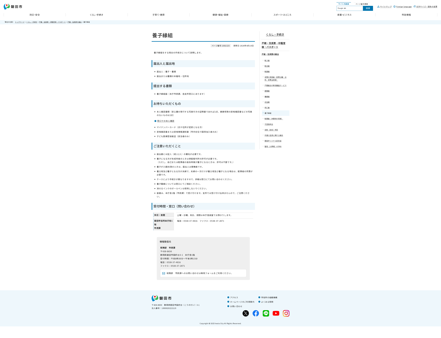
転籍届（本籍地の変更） (274, 118)
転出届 (267, 66)
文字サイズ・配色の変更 (426, 6)
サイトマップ (386, 6)
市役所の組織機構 (269, 297)
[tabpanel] (356, 8)
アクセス (234, 297)
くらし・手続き (31, 22)
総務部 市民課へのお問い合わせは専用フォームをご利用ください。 (200, 273)
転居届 (267, 71)
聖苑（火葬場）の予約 (273, 146)
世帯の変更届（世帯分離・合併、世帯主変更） (275, 78)
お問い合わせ (236, 306)
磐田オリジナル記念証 (273, 141)
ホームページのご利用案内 (242, 301)
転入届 (267, 60)
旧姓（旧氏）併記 (271, 129)
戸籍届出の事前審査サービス (275, 85)
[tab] (343, 4)
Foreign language (404, 6)
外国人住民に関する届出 (274, 135)
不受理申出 (269, 124)
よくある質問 (267, 301)
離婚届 (267, 96)
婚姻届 (267, 91)
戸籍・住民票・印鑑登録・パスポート (52, 22)
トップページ (19, 22)
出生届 (267, 102)
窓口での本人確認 (165, 120)
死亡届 (267, 107)
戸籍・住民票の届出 (75, 22)
